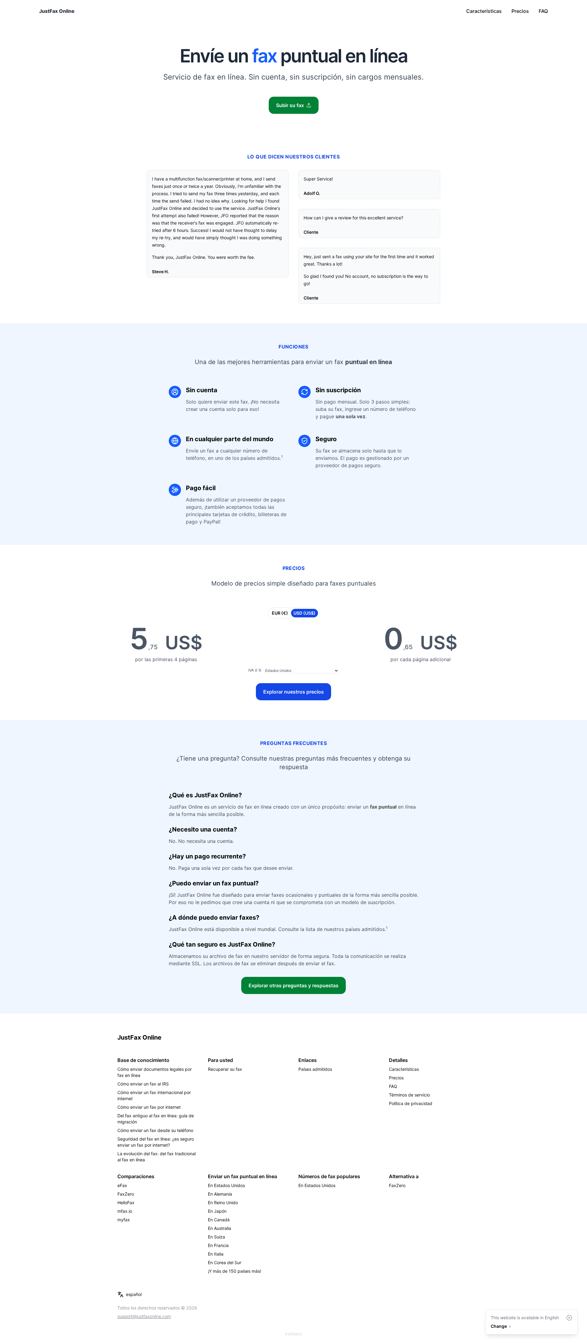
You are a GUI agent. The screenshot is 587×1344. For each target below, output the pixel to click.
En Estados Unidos (226, 1185)
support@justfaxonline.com (144, 1316)
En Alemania (220, 1194)
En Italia (215, 1254)
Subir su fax (290, 105)
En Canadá (219, 1219)
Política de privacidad (410, 1103)
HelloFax (126, 1202)
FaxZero (125, 1194)
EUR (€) (280, 613)
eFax (122, 1185)
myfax (123, 1219)
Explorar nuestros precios (293, 692)
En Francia (218, 1245)
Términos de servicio (409, 1094)
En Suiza (216, 1236)
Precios (520, 11)
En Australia (219, 1228)
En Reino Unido (223, 1202)
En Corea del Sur (224, 1262)
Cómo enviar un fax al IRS (143, 1083)
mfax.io (124, 1211)
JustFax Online (57, 11)
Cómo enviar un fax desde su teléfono (155, 1130)
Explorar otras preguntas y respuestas (293, 985)
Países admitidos (315, 1069)
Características (484, 11)
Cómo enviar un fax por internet (149, 1107)
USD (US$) (305, 613)
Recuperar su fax (225, 1069)
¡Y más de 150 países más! (234, 1271)
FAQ (543, 11)
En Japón (217, 1211)
